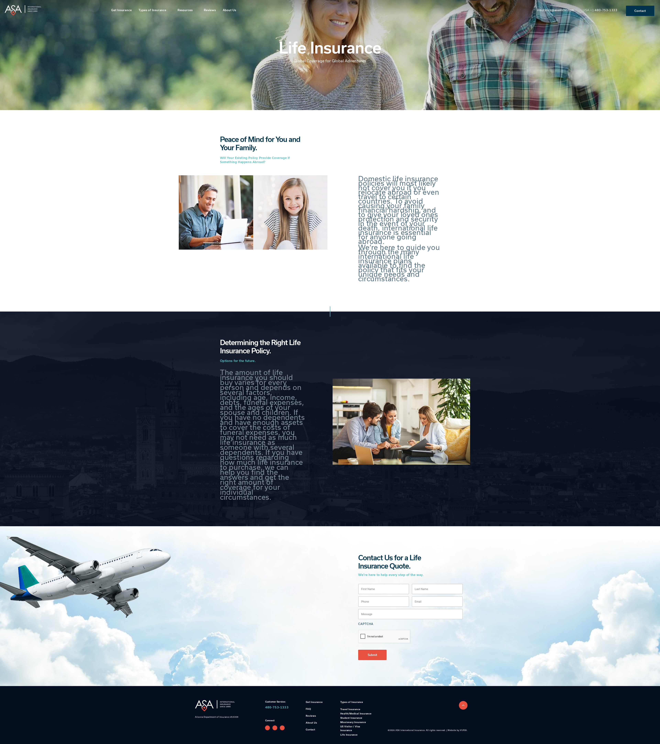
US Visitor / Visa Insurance (350, 728)
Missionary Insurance (353, 722)
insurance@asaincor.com (555, 10)
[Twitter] (282, 727)
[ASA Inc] (23, 10)
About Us (229, 10)
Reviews (210, 10)
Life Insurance (349, 734)
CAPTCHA (365, 623)
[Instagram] (274, 727)
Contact (640, 10)
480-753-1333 (606, 10)
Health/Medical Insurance (356, 713)
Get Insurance (121, 10)
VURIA (463, 730)
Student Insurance (351, 717)
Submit (372, 654)
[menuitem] (123, 10)
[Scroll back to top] (463, 705)
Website (452, 730)
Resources (185, 10)
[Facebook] (267, 727)
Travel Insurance (350, 709)
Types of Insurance (152, 10)
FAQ (308, 709)
